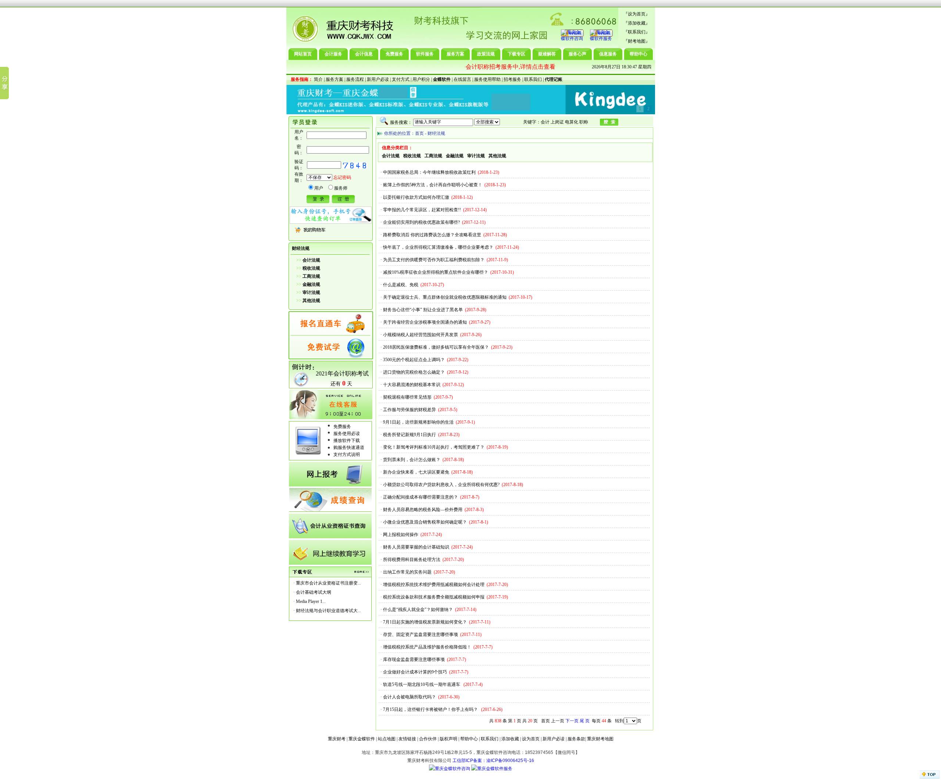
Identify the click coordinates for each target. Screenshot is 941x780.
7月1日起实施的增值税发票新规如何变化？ (425, 622)
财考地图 (636, 41)
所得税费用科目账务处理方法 (411, 559)
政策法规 (486, 54)
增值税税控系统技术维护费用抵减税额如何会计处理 (433, 584)
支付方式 (400, 79)
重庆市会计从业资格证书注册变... (328, 583)
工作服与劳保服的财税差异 (409, 409)
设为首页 (636, 14)
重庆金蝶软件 (361, 738)
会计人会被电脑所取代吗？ (409, 697)
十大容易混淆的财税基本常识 (411, 384)
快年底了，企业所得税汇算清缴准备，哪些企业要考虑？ (438, 247)
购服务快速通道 (348, 447)
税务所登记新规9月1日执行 (409, 434)
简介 (318, 79)
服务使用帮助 (487, 79)
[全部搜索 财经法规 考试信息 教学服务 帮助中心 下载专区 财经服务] (456, 122)
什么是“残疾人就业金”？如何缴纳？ (418, 609)
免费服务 (394, 54)
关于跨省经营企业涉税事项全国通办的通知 (425, 322)
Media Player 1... (311, 601)
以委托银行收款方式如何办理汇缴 (416, 197)
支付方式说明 (346, 454)
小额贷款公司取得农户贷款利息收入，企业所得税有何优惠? (441, 484)
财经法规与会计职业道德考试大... (328, 610)
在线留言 (462, 79)
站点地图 (387, 738)
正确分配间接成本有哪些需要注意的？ (420, 497)
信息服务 (608, 54)
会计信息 (364, 54)
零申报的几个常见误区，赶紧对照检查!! (422, 209)
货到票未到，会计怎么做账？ (411, 459)
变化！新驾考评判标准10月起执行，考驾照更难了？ (433, 447)
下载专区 (516, 54)
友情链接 (407, 738)
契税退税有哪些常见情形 (407, 397)
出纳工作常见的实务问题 (407, 572)
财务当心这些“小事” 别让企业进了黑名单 (423, 309)
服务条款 (576, 738)
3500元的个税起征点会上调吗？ (414, 359)
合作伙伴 (428, 738)
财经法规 (436, 133)
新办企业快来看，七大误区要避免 (416, 472)
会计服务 (333, 54)
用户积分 (421, 79)
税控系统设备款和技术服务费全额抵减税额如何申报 (433, 597)
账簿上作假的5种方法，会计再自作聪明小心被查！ (432, 184)
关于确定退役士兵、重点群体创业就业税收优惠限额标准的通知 (445, 297)
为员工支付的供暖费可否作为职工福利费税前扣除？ (433, 259)
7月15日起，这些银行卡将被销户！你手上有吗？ (431, 709)
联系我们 (636, 32)
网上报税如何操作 (400, 534)
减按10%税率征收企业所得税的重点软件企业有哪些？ (435, 272)
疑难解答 (547, 54)
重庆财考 (337, 738)
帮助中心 (638, 54)
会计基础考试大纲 (313, 592)
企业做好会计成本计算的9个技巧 (415, 672)
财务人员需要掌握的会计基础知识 (416, 547)
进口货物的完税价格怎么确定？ (414, 372)
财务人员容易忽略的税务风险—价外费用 (422, 509)
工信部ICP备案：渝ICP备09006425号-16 (493, 760)
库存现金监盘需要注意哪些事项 (414, 659)
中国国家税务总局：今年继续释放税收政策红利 (429, 172)
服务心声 (577, 54)
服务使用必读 (346, 433)
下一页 (572, 720)
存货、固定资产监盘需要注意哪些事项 (420, 634)
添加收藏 (636, 23)
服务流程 (355, 79)
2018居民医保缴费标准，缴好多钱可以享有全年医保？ (436, 347)
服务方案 (455, 54)
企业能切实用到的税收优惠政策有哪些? (421, 222)
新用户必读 (378, 79)
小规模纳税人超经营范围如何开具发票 (420, 334)
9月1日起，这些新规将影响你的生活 (418, 422)
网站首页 (303, 54)
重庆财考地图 (600, 738)
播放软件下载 (346, 440)
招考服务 (512, 79)
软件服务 (425, 54)
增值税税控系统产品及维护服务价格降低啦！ (427, 647)
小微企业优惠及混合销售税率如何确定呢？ (425, 522)
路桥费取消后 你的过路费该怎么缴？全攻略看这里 (432, 234)
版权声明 (448, 738)
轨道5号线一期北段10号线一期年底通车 (422, 684)
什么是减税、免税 (400, 284)
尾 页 (585, 720)
